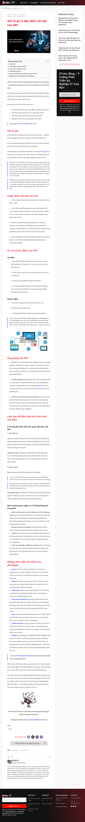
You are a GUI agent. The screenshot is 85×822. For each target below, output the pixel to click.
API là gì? (12, 64)
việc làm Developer (23, 124)
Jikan (13, 614)
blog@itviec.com (76, 803)
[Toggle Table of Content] (47, 61)
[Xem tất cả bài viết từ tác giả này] (49, 757)
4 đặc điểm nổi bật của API (18, 66)
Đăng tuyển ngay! (61, 806)
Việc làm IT (32, 795)
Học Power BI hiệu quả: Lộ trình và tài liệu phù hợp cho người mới (69, 40)
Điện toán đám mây (24, 656)
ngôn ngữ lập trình (43, 151)
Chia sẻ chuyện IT (47, 803)
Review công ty (60, 803)
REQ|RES (14, 635)
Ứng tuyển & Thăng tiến (48, 3)
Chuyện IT (45, 795)
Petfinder (15, 581)
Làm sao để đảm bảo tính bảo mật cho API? (23, 73)
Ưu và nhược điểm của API (18, 69)
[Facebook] (28, 736)
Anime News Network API (20, 599)
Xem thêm (61, 3)
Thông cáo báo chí (76, 798)
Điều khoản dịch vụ (73, 106)
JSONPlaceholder (17, 623)
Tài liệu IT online (24, 750)
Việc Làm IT (24, 3)
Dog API (14, 569)
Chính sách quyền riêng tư (67, 108)
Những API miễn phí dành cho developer (22, 76)
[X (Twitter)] (32, 736)
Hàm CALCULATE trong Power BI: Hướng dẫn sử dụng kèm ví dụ (67, 58)
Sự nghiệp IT (34, 3)
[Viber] (41, 736)
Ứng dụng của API (15, 71)
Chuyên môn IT (15, 750)
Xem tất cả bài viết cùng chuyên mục (69, 64)
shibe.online (16, 590)
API (9, 729)
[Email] (37, 736)
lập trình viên (40, 385)
